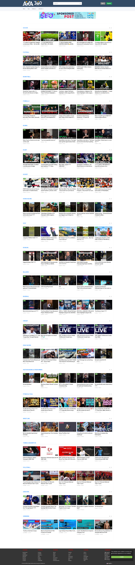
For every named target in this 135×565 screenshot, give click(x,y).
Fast (25, 485)
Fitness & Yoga (28, 394)
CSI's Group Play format (47, 286)
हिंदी (69, 559)
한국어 (85, 553)
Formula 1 (26, 101)
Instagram (108, 559)
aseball (24, 553)
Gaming (54, 559)
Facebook (108, 556)
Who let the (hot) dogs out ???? (30, 311)
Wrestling (26, 418)
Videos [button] (33, 8)
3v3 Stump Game (99, 506)
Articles (41, 8)
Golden (25, 532)
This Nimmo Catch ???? (101, 311)
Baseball (26, 296)
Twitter (107, 557)
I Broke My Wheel (27, 384)
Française (70, 556)
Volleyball (26, 467)
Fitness (24, 559)
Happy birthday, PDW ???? (29, 262)
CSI (60, 286)
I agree (122, 557)
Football (26, 52)
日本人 (85, 552)
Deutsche (70, 557)
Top (28, 8)
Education (55, 557)
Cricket (25, 321)
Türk (84, 560)
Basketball (27, 76)
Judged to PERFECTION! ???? (30, 237)
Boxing (25, 125)
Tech (54, 556)
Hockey (25, 174)
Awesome (26, 491)
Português (86, 556)
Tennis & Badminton (29, 443)
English (70, 552)
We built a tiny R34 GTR (100, 360)
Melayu (69, 560)
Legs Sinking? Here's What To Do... (67, 530)
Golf (24, 223)
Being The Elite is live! (64, 433)
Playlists (107, 553)
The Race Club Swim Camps (30, 530)
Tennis (39, 559)
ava (25, 45)
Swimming (26, 516)
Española (86, 559)
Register (109, 3)
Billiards (26, 272)
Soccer (25, 28)
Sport (54, 553)
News (54, 555)
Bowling (25, 247)
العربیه (69, 553)
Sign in (102, 3)
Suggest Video (109, 552)
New (24, 8)
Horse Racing (27, 198)
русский (85, 557)
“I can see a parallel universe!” (48, 140)
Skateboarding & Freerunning (32, 369)
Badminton (25, 552)
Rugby (25, 150)
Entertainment (56, 560)
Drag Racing (27, 345)
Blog (107, 555)
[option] (32, 38)
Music (54, 552)
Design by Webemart (40, 563)
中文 (69, 555)
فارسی (85, 555)
